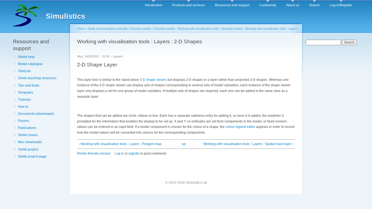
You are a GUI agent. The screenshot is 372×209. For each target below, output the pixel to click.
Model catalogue (30, 64)
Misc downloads (30, 142)
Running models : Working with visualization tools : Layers (259, 28)
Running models (140, 28)
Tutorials (24, 100)
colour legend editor (240, 127)
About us (292, 5)
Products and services (188, 5)
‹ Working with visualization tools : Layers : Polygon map (120, 144)
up (184, 144)
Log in (119, 153)
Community (267, 5)
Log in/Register (341, 5)
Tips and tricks (28, 85)
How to (23, 107)
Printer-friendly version (94, 153)
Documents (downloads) (36, 114)
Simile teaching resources (37, 78)
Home (81, 28)
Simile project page (32, 156)
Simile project (28, 149)
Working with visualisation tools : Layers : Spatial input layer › (248, 144)
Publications (27, 128)
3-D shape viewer (153, 80)
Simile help (26, 57)
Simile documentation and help (107, 28)
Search (314, 5)
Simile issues (28, 135)
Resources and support (232, 5)
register (134, 153)
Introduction (153, 5)
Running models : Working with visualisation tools (186, 28)
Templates (25, 92)
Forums (23, 121)
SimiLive (24, 71)
